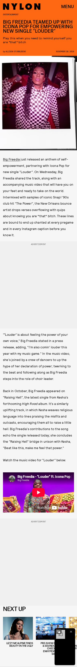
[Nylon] (21, 6)
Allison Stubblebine (16, 51)
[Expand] (59, 631)
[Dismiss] (71, 631)
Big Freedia (11, 159)
